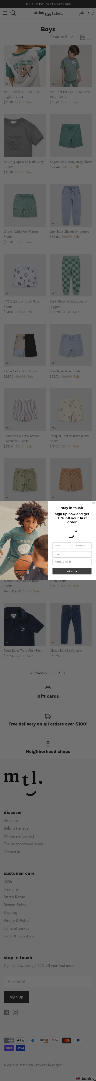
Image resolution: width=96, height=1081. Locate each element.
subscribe (72, 571)
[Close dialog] (94, 503)
